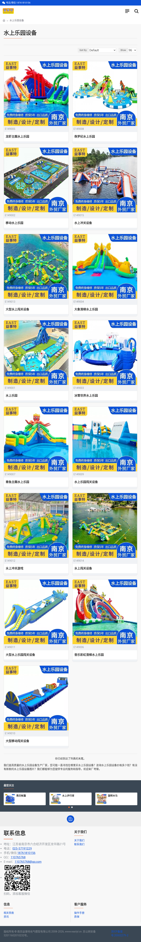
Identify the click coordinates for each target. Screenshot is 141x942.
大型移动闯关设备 (17, 741)
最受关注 (9, 785)
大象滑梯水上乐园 (86, 309)
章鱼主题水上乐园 (17, 482)
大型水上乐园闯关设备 (20, 654)
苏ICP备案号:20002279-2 (119, 933)
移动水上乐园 (14, 223)
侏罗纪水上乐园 (84, 136)
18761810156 (26, 853)
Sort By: (83, 50)
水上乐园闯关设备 (86, 482)
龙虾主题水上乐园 (17, 136)
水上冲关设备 (83, 223)
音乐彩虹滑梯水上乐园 (89, 654)
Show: (123, 50)
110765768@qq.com (28, 862)
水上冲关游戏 (14, 568)
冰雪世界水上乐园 (86, 395)
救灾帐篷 (21, 795)
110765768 (18, 857)
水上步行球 (68, 795)
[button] (69, 807)
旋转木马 (113, 795)
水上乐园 (11, 395)
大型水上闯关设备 (17, 309)
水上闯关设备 (83, 568)
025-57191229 (22, 848)
